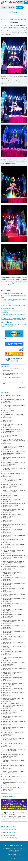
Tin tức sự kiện (11, 7)
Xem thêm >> (22, 387)
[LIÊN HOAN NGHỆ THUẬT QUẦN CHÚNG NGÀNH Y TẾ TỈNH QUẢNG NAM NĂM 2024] (14, 804)
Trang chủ (3, 7)
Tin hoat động (19, 7)
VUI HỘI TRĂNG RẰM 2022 (8, 308)
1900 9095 (14, 361)
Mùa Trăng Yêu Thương (7, 303)
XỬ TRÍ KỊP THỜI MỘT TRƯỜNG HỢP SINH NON (12, 293)
